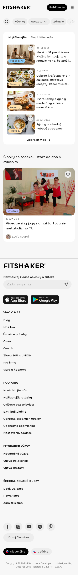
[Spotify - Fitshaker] (40, 527)
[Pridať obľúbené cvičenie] (30, 48)
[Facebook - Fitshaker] (7, 527)
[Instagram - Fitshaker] (18, 527)
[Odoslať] (66, 284)
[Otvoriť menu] (72, 7)
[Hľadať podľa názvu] (6, 21)
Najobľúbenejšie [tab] (42, 37)
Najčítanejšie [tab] (17, 37)
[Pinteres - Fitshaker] (51, 527)
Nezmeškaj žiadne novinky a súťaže (28, 277)
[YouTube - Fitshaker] (29, 527)
